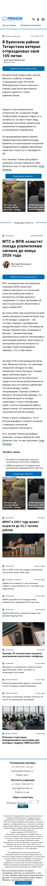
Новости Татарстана (13, 36)
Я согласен (23, 883)
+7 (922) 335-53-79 (22, 784)
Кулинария (9, 663)
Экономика (10, 518)
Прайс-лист (22, 775)
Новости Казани (11, 679)
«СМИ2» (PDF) (36, 867)
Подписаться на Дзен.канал (23, 68)
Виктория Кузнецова (21, 264)
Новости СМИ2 (9, 180)
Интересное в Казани (13, 580)
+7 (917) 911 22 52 (22, 767)
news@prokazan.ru (22, 788)
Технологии (10, 236)
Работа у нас (22, 792)
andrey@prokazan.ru (22, 771)
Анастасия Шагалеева (14, 60)
